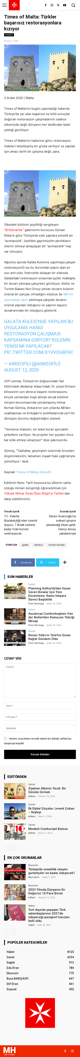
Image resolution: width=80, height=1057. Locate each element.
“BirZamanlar (13, 230)
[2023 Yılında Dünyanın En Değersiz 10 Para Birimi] (15, 892)
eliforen (31, 796)
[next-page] (13, 847)
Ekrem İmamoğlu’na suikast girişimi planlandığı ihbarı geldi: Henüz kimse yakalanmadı (61, 524)
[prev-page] (6, 847)
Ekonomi (33, 865)
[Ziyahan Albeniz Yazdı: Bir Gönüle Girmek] (15, 791)
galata (25, 545)
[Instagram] (52, 5)
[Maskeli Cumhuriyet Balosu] (15, 832)
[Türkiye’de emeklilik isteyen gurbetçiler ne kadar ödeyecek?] (15, 872)
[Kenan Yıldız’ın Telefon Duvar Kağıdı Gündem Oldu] (15, 638)
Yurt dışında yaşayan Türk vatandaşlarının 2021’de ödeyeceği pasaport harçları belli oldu (49, 915)
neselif (31, 925)
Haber (9, 34)
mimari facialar (56, 545)
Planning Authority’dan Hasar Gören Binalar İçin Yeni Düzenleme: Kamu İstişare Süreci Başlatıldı (49, 594)
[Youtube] (64, 5)
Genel (31, 584)
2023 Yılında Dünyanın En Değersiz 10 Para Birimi (46, 891)
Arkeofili (45, 472)
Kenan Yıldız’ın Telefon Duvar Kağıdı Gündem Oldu (49, 637)
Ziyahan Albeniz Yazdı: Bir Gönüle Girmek (47, 790)
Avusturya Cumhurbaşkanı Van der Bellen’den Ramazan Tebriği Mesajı (51, 617)
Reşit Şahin (33, 877)
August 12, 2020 (21, 370)
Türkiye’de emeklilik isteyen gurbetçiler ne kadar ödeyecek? (51, 871)
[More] (65, 562)
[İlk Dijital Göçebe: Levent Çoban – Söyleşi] (15, 811)
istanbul (38, 545)
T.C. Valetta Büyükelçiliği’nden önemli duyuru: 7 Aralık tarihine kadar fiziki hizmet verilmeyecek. (20, 524)
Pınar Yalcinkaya (36, 603)
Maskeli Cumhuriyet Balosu (48, 829)
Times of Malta (27, 472)
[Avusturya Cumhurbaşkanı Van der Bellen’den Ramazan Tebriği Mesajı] (15, 616)
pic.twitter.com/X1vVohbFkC (38, 352)
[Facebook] (45, 5)
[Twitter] (58, 5)
